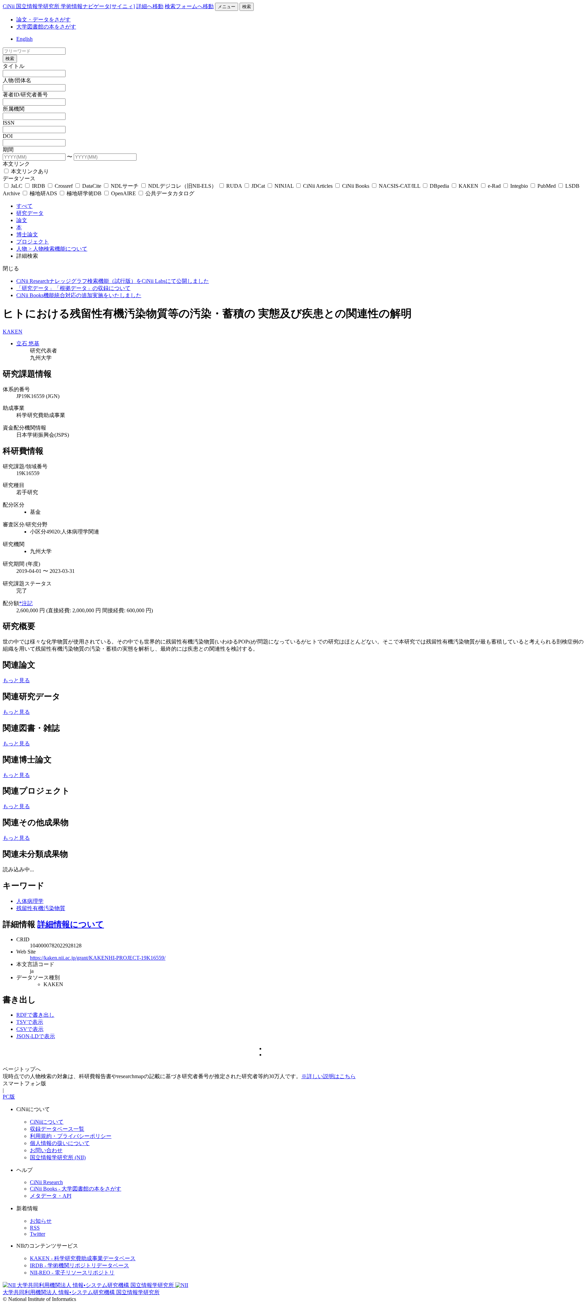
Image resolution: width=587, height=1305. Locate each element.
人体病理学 (29, 901)
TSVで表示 (29, 1022)
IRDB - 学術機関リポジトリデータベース (79, 1265)
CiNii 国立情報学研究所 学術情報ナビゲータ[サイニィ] (69, 6)
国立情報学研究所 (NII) (58, 1157)
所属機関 (13, 109)
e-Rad (494, 186)
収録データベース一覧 (57, 1129)
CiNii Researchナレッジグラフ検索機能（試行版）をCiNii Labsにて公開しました (112, 281)
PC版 (9, 1097)
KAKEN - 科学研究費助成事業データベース (83, 1258)
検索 (246, 6)
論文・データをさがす (43, 19)
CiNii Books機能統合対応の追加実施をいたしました (78, 295)
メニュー (226, 6)
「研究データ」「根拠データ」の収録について (73, 288)
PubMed (546, 186)
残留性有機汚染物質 (40, 908)
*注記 (26, 603)
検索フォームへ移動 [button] (189, 6)
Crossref (63, 186)
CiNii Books (356, 186)
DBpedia (439, 186)
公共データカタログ (169, 193)
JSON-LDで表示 (35, 1036)
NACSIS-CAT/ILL (399, 186)
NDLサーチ (124, 186)
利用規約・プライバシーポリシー (70, 1136)
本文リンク (16, 164)
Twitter (37, 1234)
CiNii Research (46, 1182)
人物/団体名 (17, 80)
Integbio (519, 186)
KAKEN (468, 186)
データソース (19, 178)
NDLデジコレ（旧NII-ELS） (182, 186)
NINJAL (284, 186)
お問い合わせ (46, 1150)
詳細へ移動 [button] (149, 6)
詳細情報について (70, 924)
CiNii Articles (318, 186)
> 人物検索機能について (58, 249)
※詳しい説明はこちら (328, 1076)
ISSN (9, 123)
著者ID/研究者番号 (25, 94)
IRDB (39, 186)
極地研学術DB (84, 193)
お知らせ (41, 1221)
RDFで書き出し (35, 1015)
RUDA (234, 186)
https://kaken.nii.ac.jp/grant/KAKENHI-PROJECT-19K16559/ (97, 958)
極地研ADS (43, 193)
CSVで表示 (29, 1029)
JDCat (258, 186)
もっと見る (16, 680)
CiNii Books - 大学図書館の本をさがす (75, 1189)
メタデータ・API (50, 1196)
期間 (8, 149)
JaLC (17, 186)
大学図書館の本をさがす (46, 27)
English (24, 39)
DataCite (92, 186)
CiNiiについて (47, 1122)
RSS (35, 1228)
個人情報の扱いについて (60, 1143)
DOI (8, 136)
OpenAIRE (123, 193)
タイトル (13, 66)
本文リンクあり (29, 171)
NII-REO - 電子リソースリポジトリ (72, 1272)
